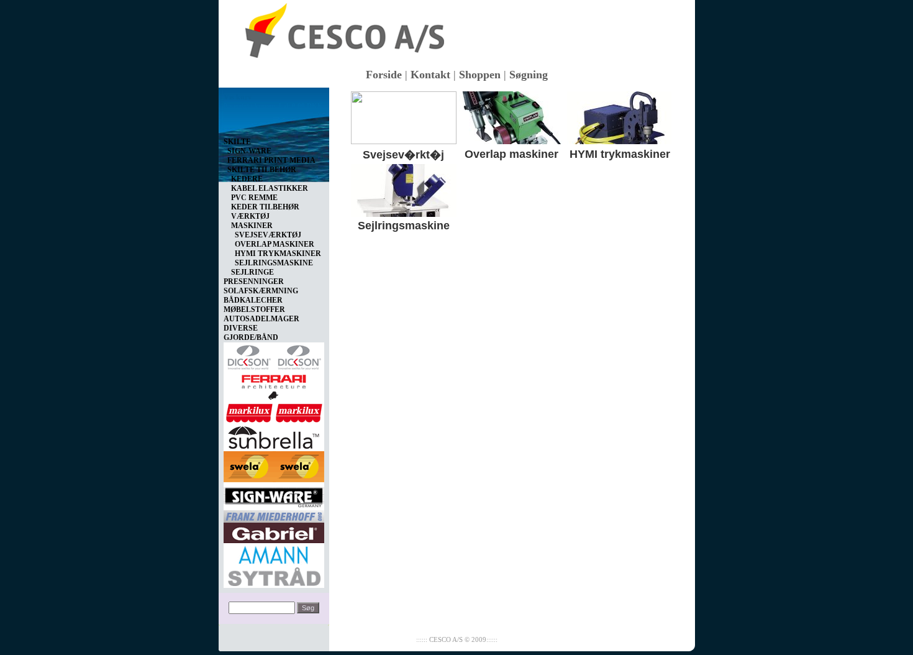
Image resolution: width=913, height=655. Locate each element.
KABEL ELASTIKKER (269, 188)
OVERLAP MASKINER (274, 244)
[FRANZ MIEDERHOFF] (274, 514)
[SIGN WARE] (274, 494)
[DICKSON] (274, 354)
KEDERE (247, 179)
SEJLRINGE (252, 272)
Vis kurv (238, 97)
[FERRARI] (274, 384)
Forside (384, 74)
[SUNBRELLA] (274, 435)
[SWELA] (274, 464)
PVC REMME (254, 197)
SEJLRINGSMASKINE (274, 263)
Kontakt (430, 74)
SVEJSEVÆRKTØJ (268, 235)
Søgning (528, 74)
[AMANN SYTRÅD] (274, 563)
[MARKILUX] (274, 410)
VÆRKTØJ (250, 216)
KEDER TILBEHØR (265, 207)
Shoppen (480, 74)
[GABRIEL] (274, 530)
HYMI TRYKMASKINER (278, 253)
